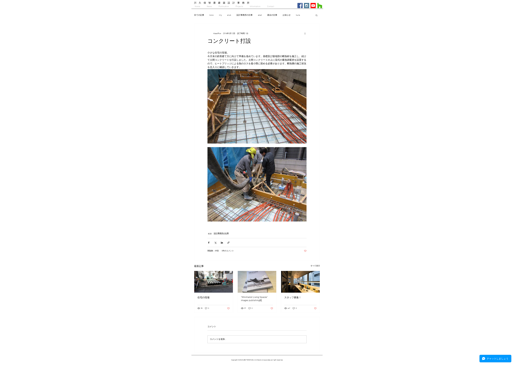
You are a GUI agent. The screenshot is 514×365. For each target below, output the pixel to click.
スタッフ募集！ (292, 297)
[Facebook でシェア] (208, 242)
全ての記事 (199, 15)
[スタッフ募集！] (300, 282)
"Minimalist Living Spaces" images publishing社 (254, 299)
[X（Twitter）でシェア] (215, 242)
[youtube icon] (313, 5)
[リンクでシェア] (228, 242)
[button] (316, 15)
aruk (229, 15)
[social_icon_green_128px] (319, 5)
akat (260, 15)
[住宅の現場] (213, 282)
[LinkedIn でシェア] (222, 242)
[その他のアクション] (305, 33)
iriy (220, 15)
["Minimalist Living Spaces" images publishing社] (257, 282)
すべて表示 (315, 266)
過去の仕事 (272, 15)
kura (298, 15)
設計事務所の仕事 (245, 15)
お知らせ (287, 15)
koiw (211, 15)
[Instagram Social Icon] (306, 5)
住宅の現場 (203, 297)
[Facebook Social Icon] (300, 5)
